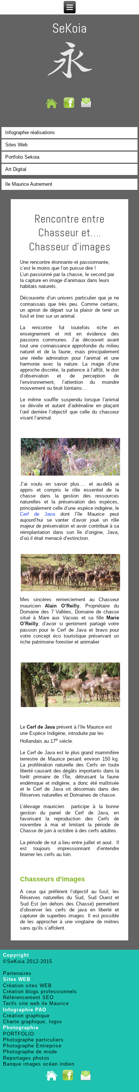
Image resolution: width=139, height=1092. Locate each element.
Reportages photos (26, 1058)
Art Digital (15, 169)
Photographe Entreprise (32, 1046)
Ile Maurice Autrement (28, 184)
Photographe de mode (30, 1051)
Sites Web (16, 145)
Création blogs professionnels (40, 991)
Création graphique (26, 1015)
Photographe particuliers (33, 1040)
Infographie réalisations (30, 132)
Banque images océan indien (39, 1064)
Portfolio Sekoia (22, 157)
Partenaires (17, 973)
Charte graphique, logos (32, 1021)
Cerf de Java (37, 514)
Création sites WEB (27, 985)
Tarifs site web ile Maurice (36, 1003)
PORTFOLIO (18, 1034)
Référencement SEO (28, 997)
